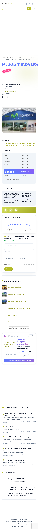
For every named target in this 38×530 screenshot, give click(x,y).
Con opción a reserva (11, 143)
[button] (33, 4)
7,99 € (22, 351)
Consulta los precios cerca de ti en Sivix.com (19, 360)
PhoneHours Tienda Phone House (19, 308)
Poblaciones (14, 524)
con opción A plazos (25, 143)
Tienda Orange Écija (14, 287)
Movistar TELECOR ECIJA (16, 294)
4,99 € (29, 351)
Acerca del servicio (10, 521)
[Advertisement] (19, 32)
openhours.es (24, 519)
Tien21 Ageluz (12, 315)
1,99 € (25, 355)
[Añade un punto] (22, 4)
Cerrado (7, 70)
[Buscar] (34, 8)
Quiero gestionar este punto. (20, 230)
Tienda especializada (28, 145)
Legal (26, 524)
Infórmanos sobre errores (11, 179)
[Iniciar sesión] (26, 4)
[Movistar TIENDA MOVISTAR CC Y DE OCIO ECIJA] (19, 120)
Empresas (21, 524)
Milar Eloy (11, 322)
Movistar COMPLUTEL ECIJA (17, 301)
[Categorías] (29, 4)
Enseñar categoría (19, 328)
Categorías (20, 521)
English (22, 526)
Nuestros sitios (28, 521)
